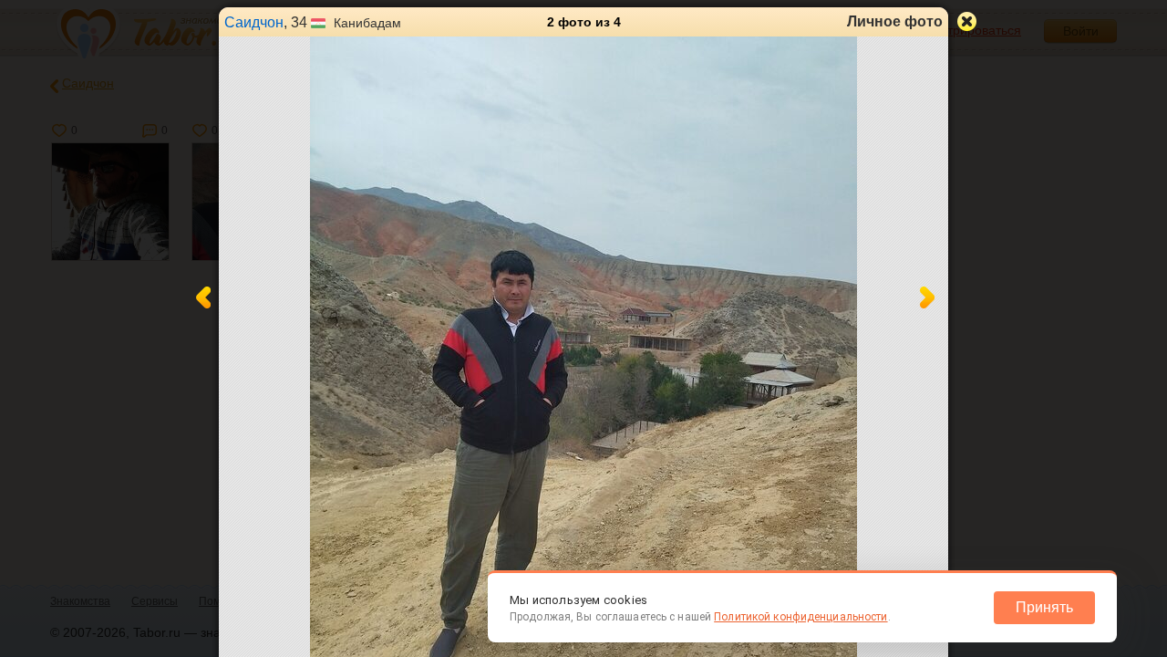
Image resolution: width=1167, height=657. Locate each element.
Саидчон (254, 22)
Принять (1044, 607)
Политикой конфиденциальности (800, 616)
